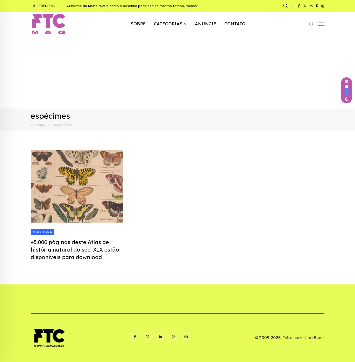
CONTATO (234, 24)
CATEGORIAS (168, 24)
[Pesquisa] (286, 5)
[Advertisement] (177, 72)
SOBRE (138, 24)
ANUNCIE (205, 24)
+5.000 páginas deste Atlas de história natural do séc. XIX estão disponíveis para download (75, 250)
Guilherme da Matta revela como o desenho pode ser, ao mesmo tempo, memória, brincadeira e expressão (153, 6)
